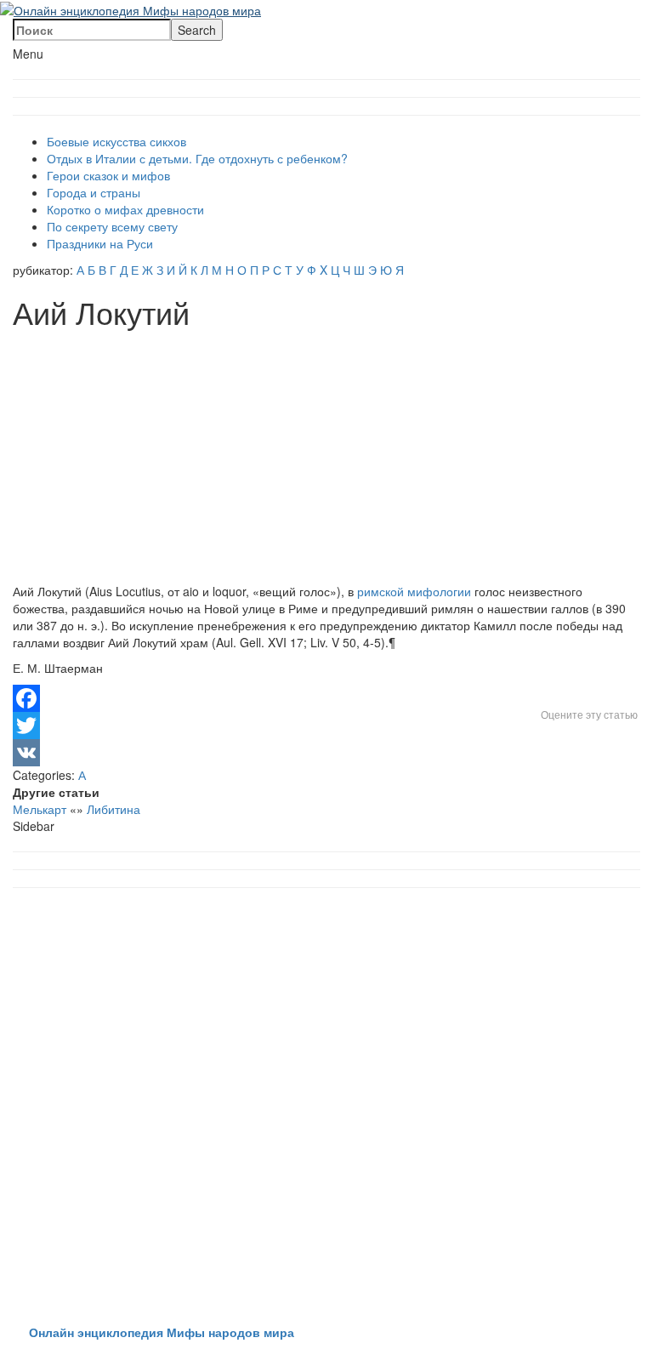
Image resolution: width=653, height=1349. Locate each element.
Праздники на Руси (100, 243)
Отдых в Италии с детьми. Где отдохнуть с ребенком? (197, 158)
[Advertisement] (326, 457)
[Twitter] (326, 725)
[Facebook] (326, 698)
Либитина (113, 808)
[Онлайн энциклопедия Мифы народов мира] (130, 8)
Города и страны (93, 192)
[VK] (326, 752)
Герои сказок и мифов (108, 175)
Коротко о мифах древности (125, 209)
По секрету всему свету (112, 226)
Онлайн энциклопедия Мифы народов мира (161, 1331)
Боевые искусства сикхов (116, 141)
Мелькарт (39, 808)
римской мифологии (414, 591)
